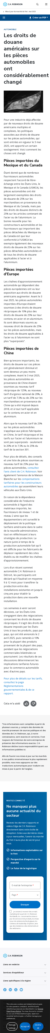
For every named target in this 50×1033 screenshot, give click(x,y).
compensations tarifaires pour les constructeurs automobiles (22, 482)
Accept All (25, 1026)
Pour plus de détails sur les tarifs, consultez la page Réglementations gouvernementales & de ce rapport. (23, 686)
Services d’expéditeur (13, 972)
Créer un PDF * (40, 17)
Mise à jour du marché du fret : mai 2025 (20, 11)
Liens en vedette (11, 964)
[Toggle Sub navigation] (4, 17)
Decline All (38, 1026)
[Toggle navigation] (46, 4)
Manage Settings (12, 1026)
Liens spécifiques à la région (17, 980)
